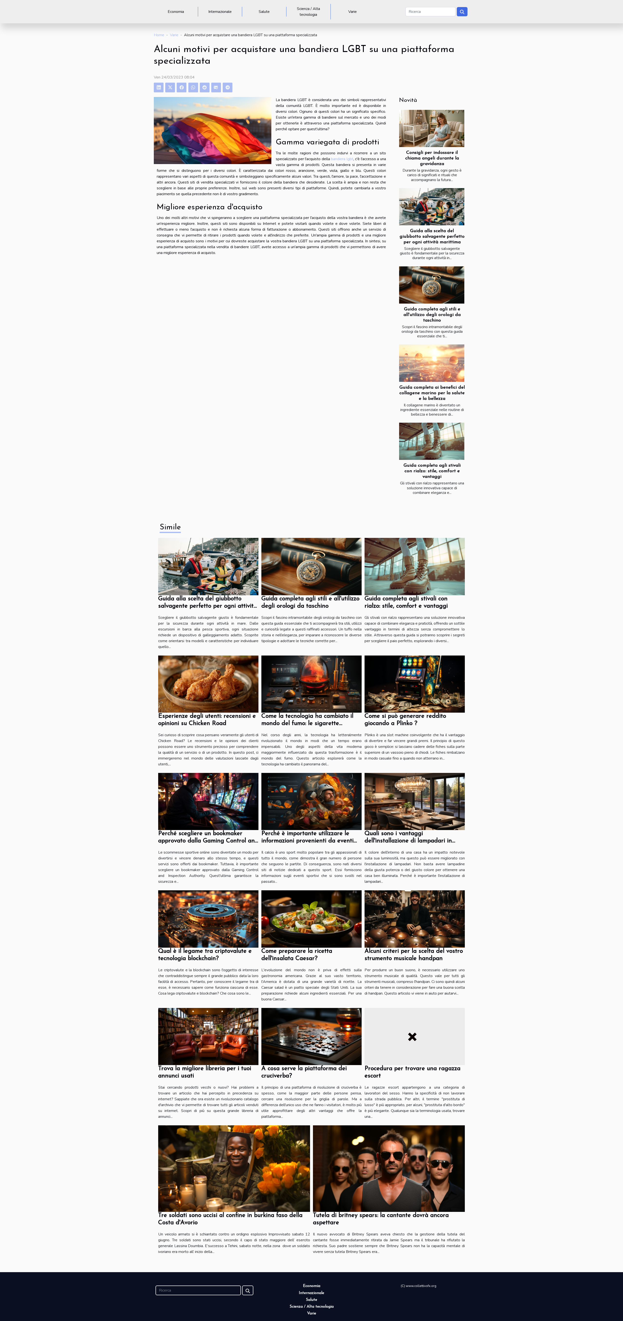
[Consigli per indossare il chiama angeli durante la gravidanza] (431, 128)
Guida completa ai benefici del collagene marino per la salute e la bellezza (432, 393)
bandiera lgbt (342, 159)
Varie (352, 11)
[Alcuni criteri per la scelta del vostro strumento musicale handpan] (415, 918)
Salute (264, 11)
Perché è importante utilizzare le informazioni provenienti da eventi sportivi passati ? (307, 841)
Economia (176, 11)
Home (159, 35)
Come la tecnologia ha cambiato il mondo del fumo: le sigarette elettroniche (307, 723)
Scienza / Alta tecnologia (308, 11)
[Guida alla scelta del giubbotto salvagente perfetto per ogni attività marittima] (431, 206)
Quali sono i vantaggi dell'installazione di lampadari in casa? (408, 841)
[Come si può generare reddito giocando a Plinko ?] (415, 683)
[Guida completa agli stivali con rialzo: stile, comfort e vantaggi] (431, 441)
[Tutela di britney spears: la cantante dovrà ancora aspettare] (389, 1168)
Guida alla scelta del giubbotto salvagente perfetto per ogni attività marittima (432, 237)
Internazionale (220, 11)
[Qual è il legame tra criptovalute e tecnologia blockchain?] (208, 918)
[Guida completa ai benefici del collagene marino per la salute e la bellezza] (431, 363)
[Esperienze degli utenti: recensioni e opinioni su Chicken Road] (208, 683)
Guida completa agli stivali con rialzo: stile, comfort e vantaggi (432, 471)
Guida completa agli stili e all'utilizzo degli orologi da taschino (432, 315)
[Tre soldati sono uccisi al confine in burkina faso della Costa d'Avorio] (234, 1168)
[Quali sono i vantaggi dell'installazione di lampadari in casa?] (415, 801)
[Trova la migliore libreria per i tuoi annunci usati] (208, 1036)
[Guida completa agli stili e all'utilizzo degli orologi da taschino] (431, 285)
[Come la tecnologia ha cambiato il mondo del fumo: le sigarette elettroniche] (311, 683)
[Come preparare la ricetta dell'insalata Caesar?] (311, 918)
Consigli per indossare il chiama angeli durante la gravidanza (432, 158)
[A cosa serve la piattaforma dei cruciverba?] (311, 1036)
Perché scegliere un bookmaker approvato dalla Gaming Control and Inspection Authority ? (208, 841)
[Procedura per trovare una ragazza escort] (415, 1036)
